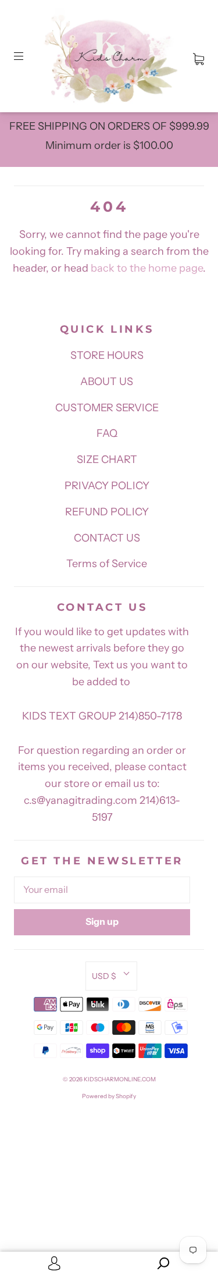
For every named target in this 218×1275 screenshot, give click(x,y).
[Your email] (102, 890)
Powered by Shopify (109, 1096)
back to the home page (147, 268)
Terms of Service (106, 563)
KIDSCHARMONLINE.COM (120, 1079)
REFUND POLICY (107, 511)
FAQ (107, 433)
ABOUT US (106, 381)
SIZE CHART (107, 459)
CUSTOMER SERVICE (107, 407)
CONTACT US (107, 538)
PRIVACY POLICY (107, 485)
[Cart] (198, 56)
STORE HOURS (107, 355)
